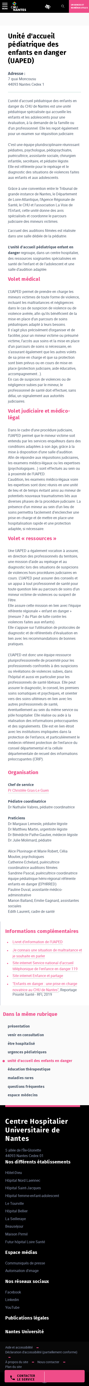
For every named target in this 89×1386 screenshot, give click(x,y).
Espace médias (21, 1252)
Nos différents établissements (38, 1162)
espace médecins (23, 1095)
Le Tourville (14, 1203)
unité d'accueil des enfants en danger (40, 1061)
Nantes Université (24, 1331)
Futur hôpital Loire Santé (25, 1241)
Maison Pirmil (16, 1234)
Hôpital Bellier (16, 1210)
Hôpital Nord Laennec (22, 1180)
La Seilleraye (15, 1218)
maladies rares (21, 1078)
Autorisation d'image (22, 1270)
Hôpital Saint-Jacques (23, 1187)
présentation (19, 1026)
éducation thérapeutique (29, 1069)
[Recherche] (63, 6)
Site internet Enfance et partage (38, 975)
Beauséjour (14, 1226)
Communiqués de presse (25, 1263)
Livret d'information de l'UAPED (38, 941)
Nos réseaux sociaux (27, 1281)
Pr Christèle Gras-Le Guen (28, 790)
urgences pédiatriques (27, 1052)
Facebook (13, 1292)
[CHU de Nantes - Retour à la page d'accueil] (18, 6)
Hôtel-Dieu (13, 1172)
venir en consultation (26, 1035)
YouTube (12, 1307)
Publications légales (27, 1318)
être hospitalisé (21, 1043)
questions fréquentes (26, 1086)
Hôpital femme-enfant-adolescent (32, 1195)
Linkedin (12, 1299)
